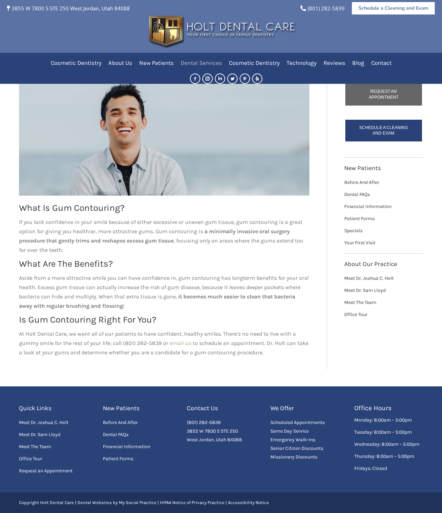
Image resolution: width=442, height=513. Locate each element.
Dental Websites (94, 502)
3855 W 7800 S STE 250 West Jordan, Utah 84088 (71, 8)
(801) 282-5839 (326, 8)
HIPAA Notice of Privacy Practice (192, 502)
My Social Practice (137, 502)
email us (180, 343)
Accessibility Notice (248, 502)
